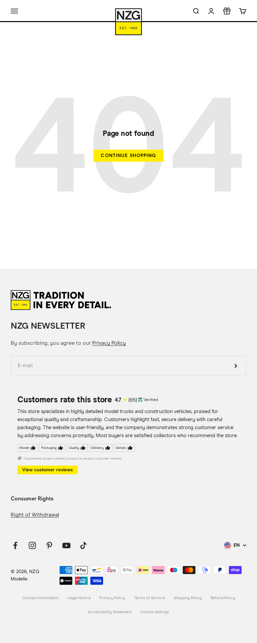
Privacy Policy (109, 343)
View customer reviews (47, 470)
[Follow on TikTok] (83, 545)
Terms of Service (149, 598)
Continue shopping (128, 155)
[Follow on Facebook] (15, 545)
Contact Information (40, 598)
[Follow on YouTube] (66, 545)
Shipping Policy (188, 598)
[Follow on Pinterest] (49, 545)
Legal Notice (79, 598)
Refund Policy (222, 598)
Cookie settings (154, 612)
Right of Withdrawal (35, 514)
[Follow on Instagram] (32, 545)
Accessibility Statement (110, 612)
